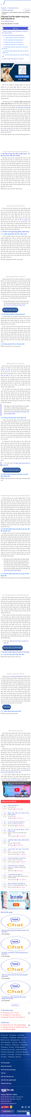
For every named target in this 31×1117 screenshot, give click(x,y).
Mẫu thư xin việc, (5, 1040)
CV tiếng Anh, (12, 1035)
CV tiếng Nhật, (12, 1037)
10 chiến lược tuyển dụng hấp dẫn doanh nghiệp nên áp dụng (14, 997)
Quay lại (26, 10)
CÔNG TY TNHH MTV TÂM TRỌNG (16, 852)
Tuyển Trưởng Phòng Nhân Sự (16, 822)
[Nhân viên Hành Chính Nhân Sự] (4, 885)
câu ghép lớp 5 (6, 1012)
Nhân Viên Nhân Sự (13, 805)
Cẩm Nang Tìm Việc (7, 1027)
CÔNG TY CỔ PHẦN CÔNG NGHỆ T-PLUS (17, 885)
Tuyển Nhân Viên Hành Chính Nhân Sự (18, 849)
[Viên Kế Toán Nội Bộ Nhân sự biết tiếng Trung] (4, 831)
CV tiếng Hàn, (4, 1037)
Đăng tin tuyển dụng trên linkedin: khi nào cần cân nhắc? (15, 931)
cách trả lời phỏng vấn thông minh (15, 305)
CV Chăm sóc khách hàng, (7, 1052)
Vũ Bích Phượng (9, 21)
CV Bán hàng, (15, 1044)
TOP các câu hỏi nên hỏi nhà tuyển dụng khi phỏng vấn (15, 975)
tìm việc (6, 130)
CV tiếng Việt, (20, 1035)
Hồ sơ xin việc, (4, 1035)
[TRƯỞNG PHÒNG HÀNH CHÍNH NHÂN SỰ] (4, 841)
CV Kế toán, (15, 1042)
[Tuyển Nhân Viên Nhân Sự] (4, 876)
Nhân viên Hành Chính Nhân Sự (16, 883)
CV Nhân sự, (8, 1044)
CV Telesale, (18, 1054)
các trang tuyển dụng (15, 676)
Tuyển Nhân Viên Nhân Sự (15, 874)
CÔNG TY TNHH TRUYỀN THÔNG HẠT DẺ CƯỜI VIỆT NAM (18, 877)
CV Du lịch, (3, 1054)
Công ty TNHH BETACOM (14, 843)
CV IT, (2, 1044)
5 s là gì (16, 1012)
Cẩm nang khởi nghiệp (8, 1029)
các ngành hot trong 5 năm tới (11, 1015)
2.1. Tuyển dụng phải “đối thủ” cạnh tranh (14, 37)
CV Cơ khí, (11, 1047)
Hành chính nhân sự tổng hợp (16, 865)
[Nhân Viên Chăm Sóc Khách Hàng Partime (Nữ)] (4, 814)
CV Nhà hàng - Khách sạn (14, 1057)
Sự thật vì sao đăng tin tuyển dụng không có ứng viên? (15, 953)
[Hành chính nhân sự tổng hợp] (4, 867)
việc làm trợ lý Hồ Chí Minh (13, 780)
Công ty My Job (12, 807)
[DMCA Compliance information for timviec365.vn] (11, 1107)
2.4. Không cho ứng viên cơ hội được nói (13, 44)
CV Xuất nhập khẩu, (20, 1047)
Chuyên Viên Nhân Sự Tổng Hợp (17, 858)
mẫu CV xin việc (5, 370)
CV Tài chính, (26, 1054)
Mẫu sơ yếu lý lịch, (15, 1040)
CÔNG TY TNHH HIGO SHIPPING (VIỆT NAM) (17, 833)
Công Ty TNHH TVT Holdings (15, 860)
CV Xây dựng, (4, 1047)
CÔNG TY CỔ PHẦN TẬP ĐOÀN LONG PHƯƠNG (17, 868)
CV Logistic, (4, 1057)
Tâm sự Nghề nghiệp (20, 1025)
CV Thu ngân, (10, 1054)
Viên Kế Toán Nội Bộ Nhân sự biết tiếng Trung (18, 830)
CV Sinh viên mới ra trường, (8, 1049)
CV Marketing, (23, 1044)
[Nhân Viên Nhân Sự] (4, 807)
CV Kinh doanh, (23, 1042)
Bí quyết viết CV (7, 1025)
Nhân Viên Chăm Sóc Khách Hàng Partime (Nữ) (18, 813)
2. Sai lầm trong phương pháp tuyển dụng (12, 35)
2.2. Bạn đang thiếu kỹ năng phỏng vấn (13, 40)
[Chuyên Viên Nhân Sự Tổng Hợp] (4, 859)
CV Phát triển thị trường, (21, 1052)
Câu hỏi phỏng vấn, (6, 1042)
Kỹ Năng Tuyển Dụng (21, 1027)
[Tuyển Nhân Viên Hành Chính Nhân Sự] (4, 850)
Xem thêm (15, 1005)
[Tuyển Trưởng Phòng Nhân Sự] (4, 823)
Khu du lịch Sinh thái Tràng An (15, 823)
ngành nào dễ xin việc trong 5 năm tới (13, 1017)
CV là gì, (23, 1040)
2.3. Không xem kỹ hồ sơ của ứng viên (12, 42)
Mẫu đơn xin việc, (22, 1037)
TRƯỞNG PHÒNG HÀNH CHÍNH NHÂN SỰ (18, 840)
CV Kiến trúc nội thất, (21, 1049)
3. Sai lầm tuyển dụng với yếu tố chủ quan (12, 58)
